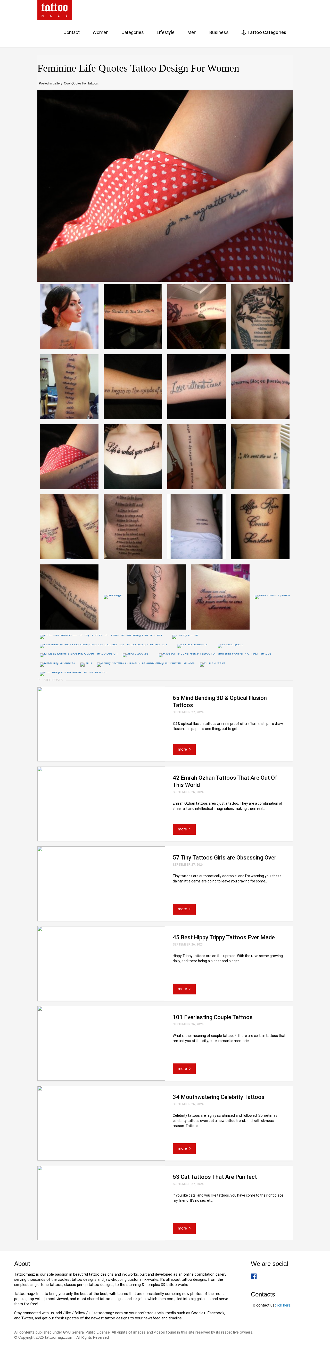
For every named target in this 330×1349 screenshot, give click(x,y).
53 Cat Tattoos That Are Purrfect (215, 1177)
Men (191, 32)
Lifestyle (166, 32)
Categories (132, 32)
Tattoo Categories (266, 32)
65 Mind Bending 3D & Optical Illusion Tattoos (220, 701)
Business (219, 32)
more (183, 749)
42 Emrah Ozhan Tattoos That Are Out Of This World (225, 781)
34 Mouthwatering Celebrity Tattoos (219, 1097)
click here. (283, 1305)
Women (101, 32)
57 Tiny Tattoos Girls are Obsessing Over (224, 857)
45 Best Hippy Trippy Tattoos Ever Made (224, 937)
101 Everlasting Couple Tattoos (213, 1017)
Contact (71, 32)
